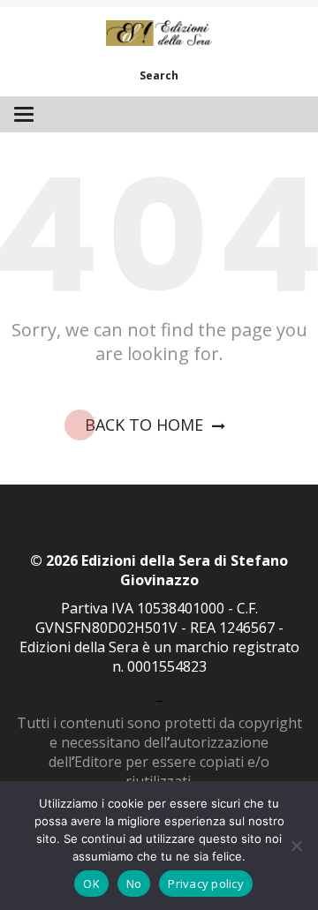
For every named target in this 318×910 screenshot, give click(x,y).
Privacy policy (206, 883)
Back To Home (144, 424)
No (134, 883)
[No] (296, 845)
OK (91, 883)
